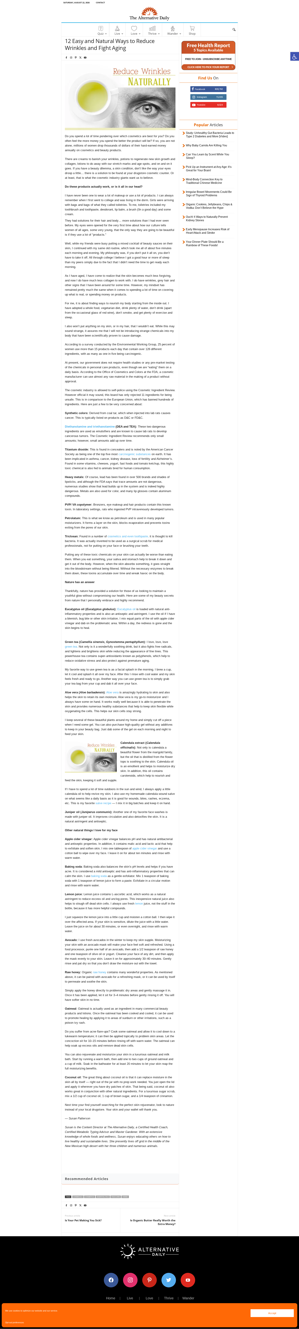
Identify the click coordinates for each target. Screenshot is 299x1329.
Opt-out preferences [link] (14, 1322)
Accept (272, 1313)
